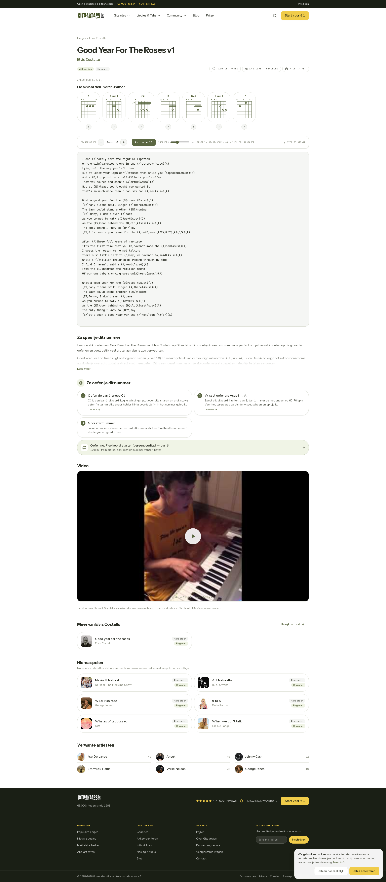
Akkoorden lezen (89, 79)
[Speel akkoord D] (168, 127)
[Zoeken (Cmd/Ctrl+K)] (274, 15)
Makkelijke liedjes (88, 845)
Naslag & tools (146, 852)
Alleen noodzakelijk (331, 871)
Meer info (339, 862)
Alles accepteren (364, 871)
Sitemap (287, 876)
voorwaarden (214, 608)
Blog (196, 15)
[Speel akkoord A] (88, 127)
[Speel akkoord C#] (141, 127)
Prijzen (210, 15)
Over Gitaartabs (206, 839)
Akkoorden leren (147, 839)
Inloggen (303, 4)
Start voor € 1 (295, 15)
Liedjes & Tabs (146, 15)
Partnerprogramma (208, 845)
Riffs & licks (144, 845)
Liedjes (81, 38)
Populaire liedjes (87, 832)
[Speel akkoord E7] (244, 127)
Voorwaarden (248, 876)
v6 (139, 876)
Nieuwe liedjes (86, 839)
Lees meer (83, 369)
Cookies (274, 876)
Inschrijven (299, 840)
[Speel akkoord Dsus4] (219, 127)
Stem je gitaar (296, 142)
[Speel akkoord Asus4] (114, 127)
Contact (201, 858)
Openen (92, 409)
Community (174, 15)
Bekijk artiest (290, 624)
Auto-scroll (144, 142)
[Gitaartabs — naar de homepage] (91, 15)
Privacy (263, 876)
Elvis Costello (98, 38)
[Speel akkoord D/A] (193, 127)
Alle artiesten (86, 852)
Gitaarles (120, 15)
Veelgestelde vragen (209, 852)
